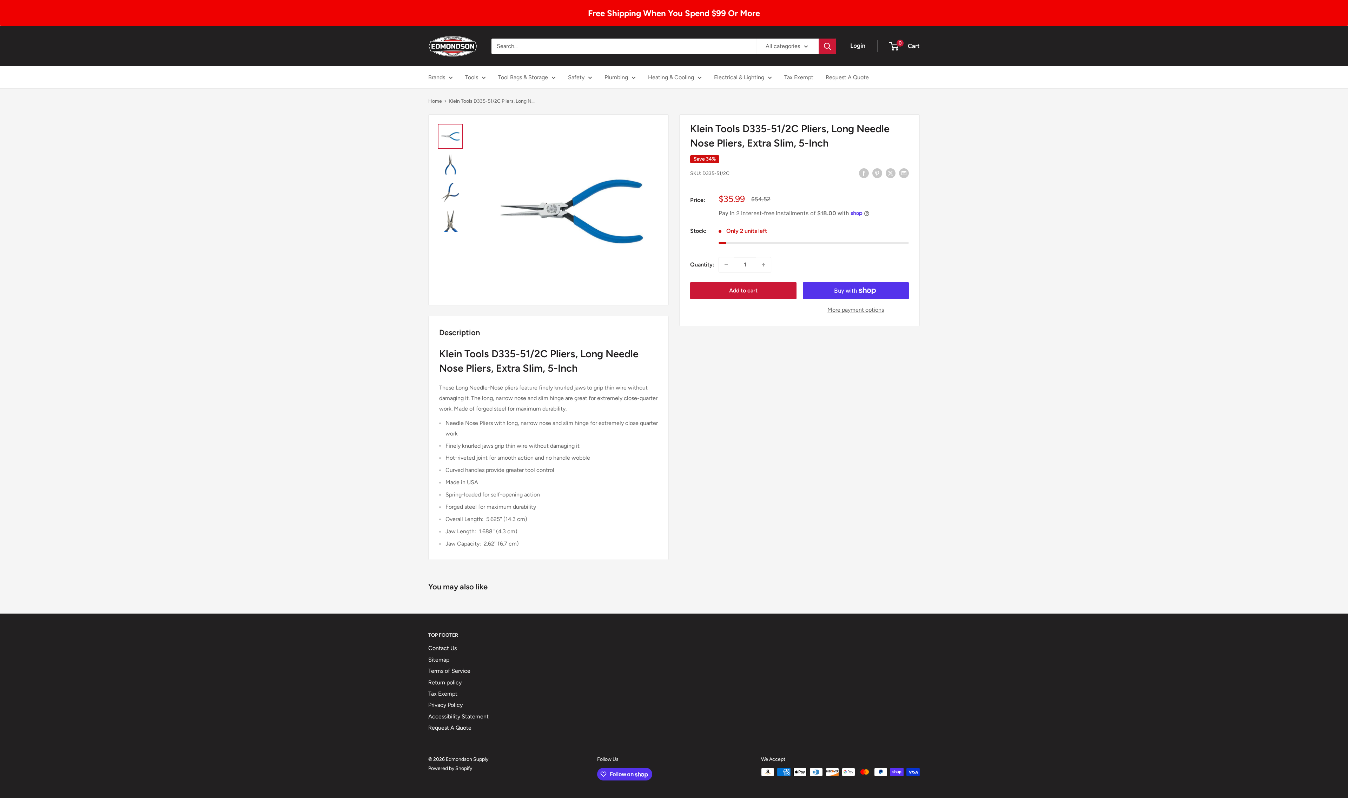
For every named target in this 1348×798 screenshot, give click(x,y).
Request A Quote (847, 77)
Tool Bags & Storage (523, 77)
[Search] (827, 46)
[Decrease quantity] (726, 264)
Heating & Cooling (671, 77)
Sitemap (438, 659)
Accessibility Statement (458, 716)
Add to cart (743, 290)
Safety (576, 77)
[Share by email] (904, 173)
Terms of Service (449, 671)
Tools (471, 77)
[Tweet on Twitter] (891, 173)
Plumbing (616, 77)
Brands (436, 77)
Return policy (445, 682)
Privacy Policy (445, 705)
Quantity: (702, 264)
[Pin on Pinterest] (877, 173)
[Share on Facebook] (864, 173)
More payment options (855, 309)
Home (435, 101)
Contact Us (442, 648)
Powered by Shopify (450, 768)
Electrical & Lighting (739, 77)
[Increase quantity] (763, 264)
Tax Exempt (798, 77)
